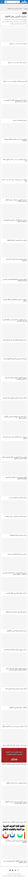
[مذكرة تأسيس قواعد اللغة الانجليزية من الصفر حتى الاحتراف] (14, 91)
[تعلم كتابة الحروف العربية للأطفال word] (14, 350)
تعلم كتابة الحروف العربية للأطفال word (15, 359)
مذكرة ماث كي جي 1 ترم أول (18, 43)
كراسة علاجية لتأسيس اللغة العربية (16, 593)
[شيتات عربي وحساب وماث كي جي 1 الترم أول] (14, 170)
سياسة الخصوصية (10, 875)
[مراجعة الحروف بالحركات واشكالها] (14, 603)
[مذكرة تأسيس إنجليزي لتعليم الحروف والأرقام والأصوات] (14, 368)
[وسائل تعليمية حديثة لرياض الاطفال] (14, 774)
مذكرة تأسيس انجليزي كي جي (18, 497)
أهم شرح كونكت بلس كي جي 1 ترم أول (15, 81)
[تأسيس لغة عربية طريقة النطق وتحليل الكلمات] (14, 130)
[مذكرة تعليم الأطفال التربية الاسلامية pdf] (14, 331)
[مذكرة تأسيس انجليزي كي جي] (14, 488)
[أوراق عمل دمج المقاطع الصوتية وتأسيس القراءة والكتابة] (14, 270)
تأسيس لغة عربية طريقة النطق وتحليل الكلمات (15, 140)
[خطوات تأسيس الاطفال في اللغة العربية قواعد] (14, 290)
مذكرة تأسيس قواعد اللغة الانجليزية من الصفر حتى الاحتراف (15, 100)
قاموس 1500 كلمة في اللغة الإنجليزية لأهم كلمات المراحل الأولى (14, 457)
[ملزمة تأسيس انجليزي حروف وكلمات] (14, 507)
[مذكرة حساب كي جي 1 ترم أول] (14, 53)
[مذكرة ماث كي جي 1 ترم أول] (14, 34)
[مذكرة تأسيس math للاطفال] (14, 526)
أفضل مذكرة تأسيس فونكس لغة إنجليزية (15, 398)
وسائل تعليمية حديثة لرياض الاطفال (16, 783)
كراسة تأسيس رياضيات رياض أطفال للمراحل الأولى (16, 200)
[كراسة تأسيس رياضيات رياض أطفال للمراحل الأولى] (14, 191)
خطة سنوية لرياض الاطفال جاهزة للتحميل (14, 822)
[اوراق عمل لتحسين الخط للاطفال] (14, 231)
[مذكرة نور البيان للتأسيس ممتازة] (14, 545)
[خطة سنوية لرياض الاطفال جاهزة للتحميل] (14, 813)
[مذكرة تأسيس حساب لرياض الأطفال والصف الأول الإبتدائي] (14, 793)
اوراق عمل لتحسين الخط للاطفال (17, 240)
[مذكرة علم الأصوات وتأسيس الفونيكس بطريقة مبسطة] (14, 211)
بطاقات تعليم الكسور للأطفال (18, 707)
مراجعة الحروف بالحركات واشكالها (16, 612)
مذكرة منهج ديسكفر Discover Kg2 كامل (15, 649)
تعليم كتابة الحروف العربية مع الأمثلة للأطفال (16, 841)
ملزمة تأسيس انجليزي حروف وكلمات (16, 516)
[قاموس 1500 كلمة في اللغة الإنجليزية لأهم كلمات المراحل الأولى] (14, 448)
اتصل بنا (4, 875)
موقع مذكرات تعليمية (18, 875)
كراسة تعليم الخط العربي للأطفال (17, 631)
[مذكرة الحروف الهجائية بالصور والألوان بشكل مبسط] (14, 408)
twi (15, 870)
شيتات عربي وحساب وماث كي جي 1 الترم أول (14, 180)
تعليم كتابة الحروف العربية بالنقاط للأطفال (14, 764)
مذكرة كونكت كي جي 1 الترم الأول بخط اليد (15, 160)
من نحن (23, 875)
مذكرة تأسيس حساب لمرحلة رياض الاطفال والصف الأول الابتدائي (16, 669)
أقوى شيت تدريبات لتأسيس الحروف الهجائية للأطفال (16, 478)
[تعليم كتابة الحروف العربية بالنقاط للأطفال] (14, 755)
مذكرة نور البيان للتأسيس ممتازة (17, 554)
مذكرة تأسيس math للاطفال (18, 535)
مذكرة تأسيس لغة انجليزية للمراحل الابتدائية (16, 259)
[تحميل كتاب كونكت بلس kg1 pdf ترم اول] (14, 736)
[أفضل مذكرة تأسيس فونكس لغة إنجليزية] (14, 389)
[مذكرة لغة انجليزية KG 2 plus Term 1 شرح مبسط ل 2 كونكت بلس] (14, 564)
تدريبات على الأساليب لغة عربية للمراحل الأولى (15, 437)
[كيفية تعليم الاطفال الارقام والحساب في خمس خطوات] (14, 852)
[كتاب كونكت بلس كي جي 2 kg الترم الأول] (14, 717)
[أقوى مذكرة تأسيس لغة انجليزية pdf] (14, 680)
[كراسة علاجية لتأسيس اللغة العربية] (14, 584)
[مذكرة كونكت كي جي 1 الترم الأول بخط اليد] (14, 150)
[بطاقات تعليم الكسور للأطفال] (14, 698)
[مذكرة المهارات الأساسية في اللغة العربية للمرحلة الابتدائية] (14, 311)
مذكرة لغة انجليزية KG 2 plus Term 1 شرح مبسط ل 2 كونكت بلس (14, 573)
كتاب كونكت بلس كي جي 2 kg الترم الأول (14, 726)
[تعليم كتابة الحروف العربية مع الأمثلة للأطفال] (14, 832)
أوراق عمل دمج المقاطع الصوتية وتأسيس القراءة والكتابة (15, 280)
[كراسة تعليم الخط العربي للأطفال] (14, 622)
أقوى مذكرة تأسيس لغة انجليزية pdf (16, 688)
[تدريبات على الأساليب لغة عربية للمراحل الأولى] (14, 428)
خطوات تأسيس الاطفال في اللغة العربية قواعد (15, 300)
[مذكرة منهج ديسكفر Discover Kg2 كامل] (14, 640)
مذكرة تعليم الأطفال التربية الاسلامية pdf (15, 340)
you (13, 870)
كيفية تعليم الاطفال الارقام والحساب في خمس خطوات (15, 861)
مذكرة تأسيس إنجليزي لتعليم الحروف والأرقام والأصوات (16, 378)
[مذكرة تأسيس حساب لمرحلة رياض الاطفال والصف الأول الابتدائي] (14, 659)
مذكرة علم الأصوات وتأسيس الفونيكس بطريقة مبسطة (15, 220)
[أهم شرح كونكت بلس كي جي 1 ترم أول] (14, 72)
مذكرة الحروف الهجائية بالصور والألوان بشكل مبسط (15, 417)
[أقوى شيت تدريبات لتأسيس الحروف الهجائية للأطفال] (14, 468)
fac (18, 870)
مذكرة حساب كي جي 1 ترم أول (17, 62)
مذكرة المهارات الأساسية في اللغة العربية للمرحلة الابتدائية (14, 320)
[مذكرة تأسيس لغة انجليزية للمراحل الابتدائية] (14, 250)
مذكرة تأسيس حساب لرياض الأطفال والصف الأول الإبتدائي (16, 802)
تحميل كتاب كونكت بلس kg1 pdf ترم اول (15, 745)
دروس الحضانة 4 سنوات (19, 120)
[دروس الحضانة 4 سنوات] (14, 111)
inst (10, 870)
